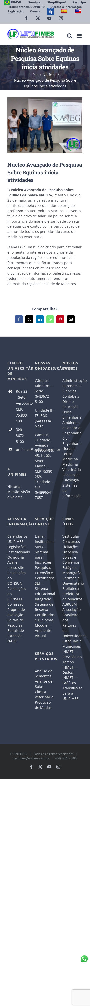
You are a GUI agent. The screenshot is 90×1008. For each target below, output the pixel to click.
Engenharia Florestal (72, 446)
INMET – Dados (69, 670)
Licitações (70, 546)
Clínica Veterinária (44, 694)
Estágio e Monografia (72, 570)
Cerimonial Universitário (72, 581)
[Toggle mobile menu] (79, 35)
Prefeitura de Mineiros (72, 596)
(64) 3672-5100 (20, 435)
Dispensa (70, 552)
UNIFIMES (20, 754)
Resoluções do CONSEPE (17, 593)
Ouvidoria (16, 557)
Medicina (70, 459)
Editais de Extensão (16, 633)
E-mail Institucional (45, 539)
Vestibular (71, 536)
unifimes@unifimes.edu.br (22, 449)
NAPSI (13, 641)
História (14, 486)
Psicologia (70, 480)
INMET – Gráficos (69, 680)
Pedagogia (71, 474)
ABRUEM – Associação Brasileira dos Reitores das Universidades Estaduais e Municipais (72, 625)
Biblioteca (70, 588)
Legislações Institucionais (18, 549)
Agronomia (71, 385)
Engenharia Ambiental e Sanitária (72, 422)
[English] (79, 11)
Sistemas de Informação (72, 490)
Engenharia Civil (72, 436)
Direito (68, 401)
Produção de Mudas (43, 705)
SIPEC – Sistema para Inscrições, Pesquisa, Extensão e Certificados (45, 562)
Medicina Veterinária (71, 467)
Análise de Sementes (43, 673)
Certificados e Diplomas (45, 617)
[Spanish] (65, 11)
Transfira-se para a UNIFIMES (72, 693)
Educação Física (70, 409)
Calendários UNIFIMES (18, 539)
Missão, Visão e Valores (18, 494)
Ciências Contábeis (70, 394)
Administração (72, 380)
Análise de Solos (43, 684)
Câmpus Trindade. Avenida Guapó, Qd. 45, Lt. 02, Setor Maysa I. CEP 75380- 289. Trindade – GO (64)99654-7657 (44, 466)
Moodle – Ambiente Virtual (43, 630)
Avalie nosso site (16, 565)
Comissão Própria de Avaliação (16, 609)
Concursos (71, 541)
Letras (67, 453)
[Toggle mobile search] (69, 35)
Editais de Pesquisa (16, 623)
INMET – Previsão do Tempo (72, 656)
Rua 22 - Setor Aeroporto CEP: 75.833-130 (22, 406)
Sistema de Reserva (44, 607)
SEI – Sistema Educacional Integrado (45, 591)
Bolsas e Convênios (71, 560)
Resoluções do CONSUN (17, 578)
